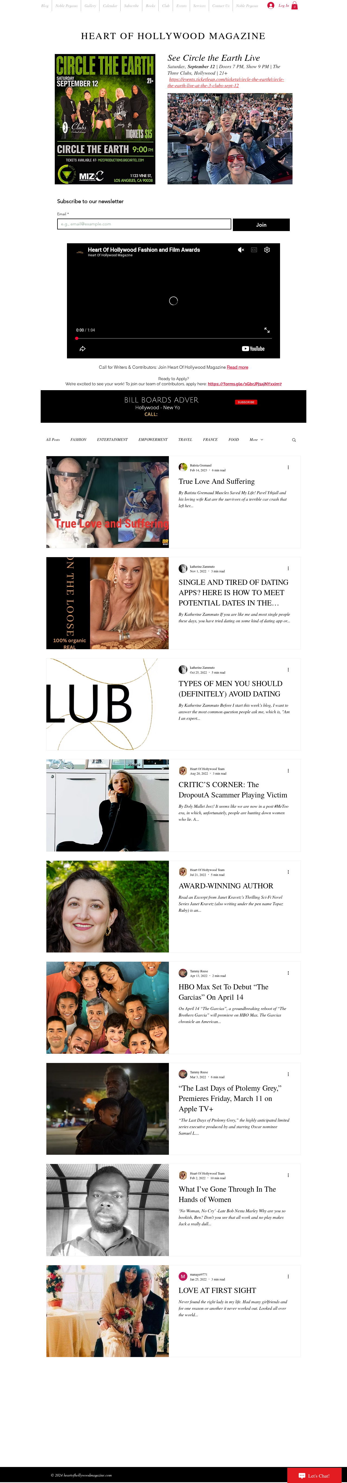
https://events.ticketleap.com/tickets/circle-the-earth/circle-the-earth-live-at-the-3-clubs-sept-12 (226, 82)
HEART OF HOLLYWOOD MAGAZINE (173, 35)
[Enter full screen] (299, 415)
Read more (237, 367)
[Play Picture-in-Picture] (289, 415)
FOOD (234, 439)
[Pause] (47, 415)
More (254, 439)
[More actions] (290, 467)
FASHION (78, 439)
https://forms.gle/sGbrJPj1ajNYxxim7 (245, 383)
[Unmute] (56, 415)
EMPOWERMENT (153, 439)
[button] (294, 5)
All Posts (53, 439)
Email (63, 214)
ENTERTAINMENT (112, 439)
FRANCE (210, 439)
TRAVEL (185, 439)
